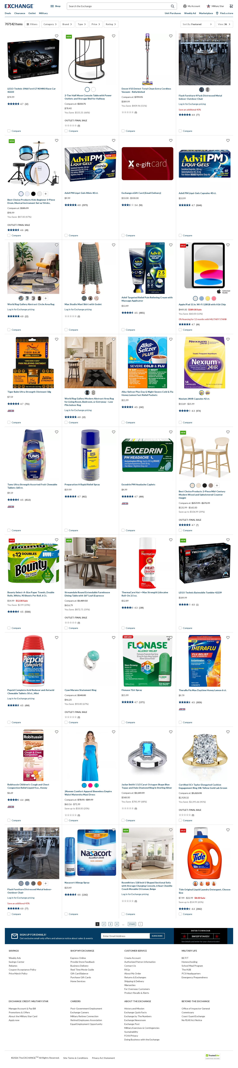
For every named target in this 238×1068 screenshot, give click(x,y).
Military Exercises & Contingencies (141, 1027)
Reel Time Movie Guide (82, 969)
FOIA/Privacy (131, 1035)
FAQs (127, 969)
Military (43, 13)
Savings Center (16, 961)
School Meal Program (192, 965)
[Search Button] (172, 6)
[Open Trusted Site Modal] (212, 1056)
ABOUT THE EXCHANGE (137, 1001)
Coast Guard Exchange (193, 1016)
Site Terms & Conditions (75, 1058)
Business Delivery (79, 965)
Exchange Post (132, 1024)
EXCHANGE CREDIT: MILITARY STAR (28, 1001)
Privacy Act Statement (103, 1058)
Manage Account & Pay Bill (22, 1008)
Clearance (19, 13)
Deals (8, 13)
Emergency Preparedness (195, 977)
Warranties (130, 985)
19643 (132, 924)
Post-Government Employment (86, 1008)
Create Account (132, 958)
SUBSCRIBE (157, 936)
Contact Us (130, 965)
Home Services (77, 981)
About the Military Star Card (23, 1016)
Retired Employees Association (86, 1020)
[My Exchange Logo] (25, 6)
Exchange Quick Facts (135, 1012)
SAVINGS (14, 950)
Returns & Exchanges (135, 977)
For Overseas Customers (137, 989)
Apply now (14, 1020)
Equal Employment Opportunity (86, 1024)
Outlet (32, 13)
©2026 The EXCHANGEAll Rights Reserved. (35, 1057)
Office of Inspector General (196, 1008)
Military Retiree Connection (84, 1016)
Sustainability (131, 1031)
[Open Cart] (231, 6)
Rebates (13, 965)
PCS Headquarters (191, 973)
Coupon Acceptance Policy (22, 969)
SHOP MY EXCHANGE (82, 950)
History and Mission (134, 1008)
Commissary (188, 1012)
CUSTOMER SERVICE (135, 950)
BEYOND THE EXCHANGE (196, 1001)
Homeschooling (189, 961)
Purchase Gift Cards (80, 977)
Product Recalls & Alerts (136, 992)
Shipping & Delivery (134, 981)
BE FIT (185, 958)
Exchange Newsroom (135, 1020)
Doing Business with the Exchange (141, 1039)
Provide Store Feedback (82, 961)
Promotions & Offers (19, 1012)
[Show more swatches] (45, 193)
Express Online (78, 958)
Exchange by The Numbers (138, 1016)
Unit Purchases (173, 13)
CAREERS (75, 1001)
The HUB (186, 969)
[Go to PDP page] (33, 59)
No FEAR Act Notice (192, 1020)
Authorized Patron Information (140, 961)
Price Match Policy (18, 973)
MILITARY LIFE (189, 950)
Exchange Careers (79, 1012)
